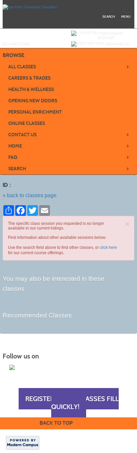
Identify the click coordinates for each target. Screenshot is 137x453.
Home (68, 146)
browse (13, 55)
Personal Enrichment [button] (35, 112)
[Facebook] (12, 367)
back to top (56, 423)
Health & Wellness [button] (31, 89)
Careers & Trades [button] (29, 78)
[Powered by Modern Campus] (22, 442)
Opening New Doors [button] (32, 101)
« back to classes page (30, 195)
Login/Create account (110, 35)
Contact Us (68, 135)
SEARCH (68, 169)
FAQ (68, 157)
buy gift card (16, 44)
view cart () (118, 44)
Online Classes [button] (26, 123)
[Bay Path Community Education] (30, 6)
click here (108, 247)
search (108, 17)
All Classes (68, 67)
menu (125, 17)
